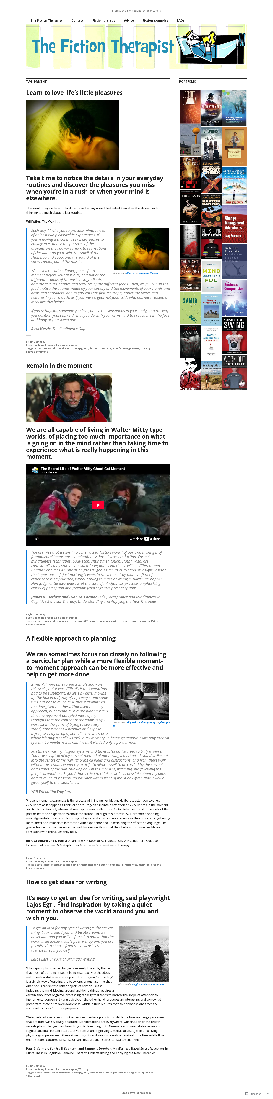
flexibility (114, 864)
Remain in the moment (59, 365)
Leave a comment (37, 351)
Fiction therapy (103, 20)
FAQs (180, 20)
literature (105, 348)
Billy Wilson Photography (140, 722)
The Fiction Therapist (47, 20)
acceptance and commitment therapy (58, 348)
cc (114, 725)
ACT (85, 348)
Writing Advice (144, 1072)
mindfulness (120, 348)
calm (92, 1072)
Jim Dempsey (37, 341)
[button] (190, 106)
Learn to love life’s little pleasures (74, 92)
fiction (93, 348)
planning (144, 864)
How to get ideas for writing (66, 882)
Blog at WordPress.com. (137, 1093)
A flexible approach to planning (71, 638)
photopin (144, 273)
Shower (130, 273)
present (134, 348)
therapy (145, 348)
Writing (83, 1069)
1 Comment (33, 1076)
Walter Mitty (150, 621)
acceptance (42, 864)
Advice (129, 20)
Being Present (46, 345)
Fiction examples (155, 20)
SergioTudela (139, 984)
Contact (78, 20)
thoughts (135, 621)
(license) (154, 273)
